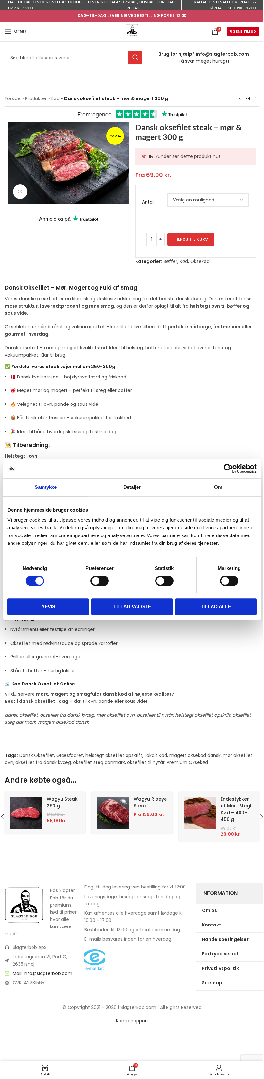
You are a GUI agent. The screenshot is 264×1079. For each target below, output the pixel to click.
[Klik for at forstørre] (20, 191)
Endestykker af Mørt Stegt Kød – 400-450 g (236, 809)
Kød (55, 98)
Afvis (48, 606)
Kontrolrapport (132, 1021)
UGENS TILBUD (243, 31)
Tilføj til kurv (191, 239)
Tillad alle (216, 606)
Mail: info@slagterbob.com (42, 973)
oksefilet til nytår (146, 762)
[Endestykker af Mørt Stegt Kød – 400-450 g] (200, 813)
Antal (148, 202)
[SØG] (135, 57)
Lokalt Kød (156, 755)
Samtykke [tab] (46, 487)
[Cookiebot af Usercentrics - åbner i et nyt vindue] (228, 468)
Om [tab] (218, 487)
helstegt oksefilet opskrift (113, 755)
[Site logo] (132, 31)
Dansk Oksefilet (36, 755)
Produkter (36, 98)
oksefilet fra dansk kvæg (43, 762)
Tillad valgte (132, 606)
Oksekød (200, 261)
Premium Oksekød (187, 762)
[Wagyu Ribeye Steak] (113, 813)
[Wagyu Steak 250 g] (26, 813)
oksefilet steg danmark (99, 762)
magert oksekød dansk (195, 755)
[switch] (99, 581)
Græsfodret (69, 755)
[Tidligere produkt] (240, 99)
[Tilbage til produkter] (247, 99)
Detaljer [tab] (132, 487)
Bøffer (170, 261)
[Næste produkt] (255, 99)
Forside (13, 98)
